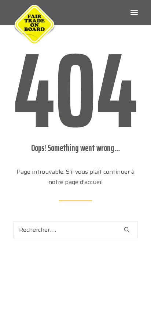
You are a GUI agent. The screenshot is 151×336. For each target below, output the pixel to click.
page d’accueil (84, 182)
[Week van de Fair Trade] (34, 12)
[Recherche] (75, 229)
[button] (134, 12)
